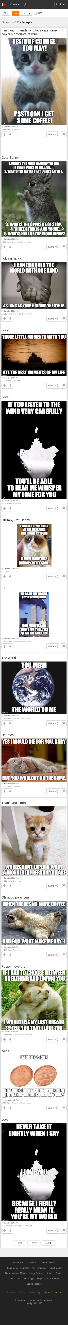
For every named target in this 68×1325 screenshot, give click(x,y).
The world (8, 658)
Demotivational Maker (15, 1273)
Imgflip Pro (17, 1262)
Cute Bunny (10, 157)
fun (17, 127)
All (4, 13)
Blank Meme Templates (17, 1268)
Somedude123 (10, 22)
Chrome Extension (52, 1292)
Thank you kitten (13, 803)
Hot (15, 13)
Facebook (11, 1292)
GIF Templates (39, 1268)
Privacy (59, 1273)
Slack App (29, 1278)
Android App (34, 1292)
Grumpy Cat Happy (15, 520)
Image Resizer (36, 1273)
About (49, 1273)
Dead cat (8, 735)
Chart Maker (56, 1268)
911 (4, 588)
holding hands (11, 258)
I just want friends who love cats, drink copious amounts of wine (29, 32)
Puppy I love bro (13, 966)
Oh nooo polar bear (15, 897)
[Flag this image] (64, 134)
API (18, 1278)
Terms (11, 1278)
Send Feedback (34, 1284)
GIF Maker (31, 1262)
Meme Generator (48, 1262)
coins (5, 1051)
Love (5, 330)
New (23, 13)
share (51, 134)
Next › (48, 1243)
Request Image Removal (48, 1278)
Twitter (22, 1292)
